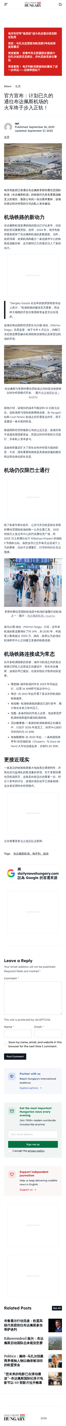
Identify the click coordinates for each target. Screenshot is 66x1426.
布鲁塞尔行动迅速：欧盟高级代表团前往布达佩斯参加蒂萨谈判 (23, 1325)
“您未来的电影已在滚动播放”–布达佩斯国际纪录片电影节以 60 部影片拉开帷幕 (23, 1378)
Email (39, 1027)
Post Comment (15, 1056)
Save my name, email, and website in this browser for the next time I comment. (35, 1044)
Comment (11, 978)
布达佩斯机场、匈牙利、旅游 (31, 853)
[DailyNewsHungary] (33, 4)
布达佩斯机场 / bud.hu (41, 615)
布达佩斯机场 (28, 841)
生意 (6, 137)
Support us (26, 1190)
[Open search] (60, 4)
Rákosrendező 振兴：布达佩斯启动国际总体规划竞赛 (23, 1340)
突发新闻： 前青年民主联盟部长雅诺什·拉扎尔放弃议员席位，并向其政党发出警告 (32, 56)
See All (57, 1308)
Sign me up (33, 1144)
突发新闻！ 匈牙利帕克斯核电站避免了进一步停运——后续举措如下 (33, 68)
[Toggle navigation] (6, 4)
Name (9, 1027)
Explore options (29, 1088)
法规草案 (42, 430)
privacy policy (36, 1150)
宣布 (46, 329)
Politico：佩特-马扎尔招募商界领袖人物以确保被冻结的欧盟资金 (23, 1360)
